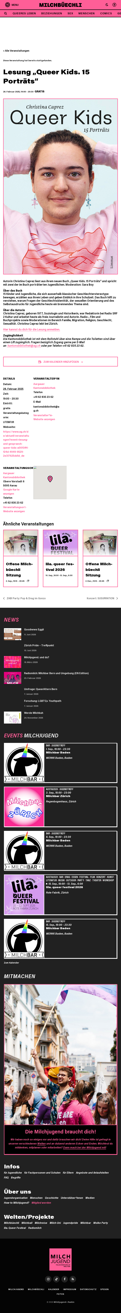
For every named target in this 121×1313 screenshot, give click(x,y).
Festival (84, 877)
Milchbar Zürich (58, 796)
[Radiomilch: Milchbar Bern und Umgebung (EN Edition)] (12, 678)
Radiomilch (34, 1227)
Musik (61, 880)
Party (81, 880)
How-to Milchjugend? (16, 1202)
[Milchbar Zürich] (24, 807)
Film (92, 877)
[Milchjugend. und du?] (12, 662)
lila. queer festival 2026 (64, 887)
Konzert (101, 877)
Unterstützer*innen (72, 1197)
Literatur (8, 422)
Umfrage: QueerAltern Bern (40, 689)
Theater (96, 880)
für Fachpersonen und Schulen (42, 1172)
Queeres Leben (24, 13)
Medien (90, 1197)
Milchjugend (16, 1289)
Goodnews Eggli (34, 629)
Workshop (108, 880)
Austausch (52, 789)
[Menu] (12, 4)
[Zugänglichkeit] (114, 4)
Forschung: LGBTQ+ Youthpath (42, 700)
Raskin (71, 1302)
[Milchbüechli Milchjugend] (60, 4)
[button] (107, 4)
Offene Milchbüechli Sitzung (19, 569)
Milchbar (85, 1222)
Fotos (60, 1294)
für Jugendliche (13, 1172)
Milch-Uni (55, 1222)
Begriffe (16, 1177)
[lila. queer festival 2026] (24, 895)
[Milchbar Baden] (24, 763)
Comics (106, 13)
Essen (75, 877)
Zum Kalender (11, 962)
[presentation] (21, 543)
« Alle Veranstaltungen (16, 50)
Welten (41, 1143)
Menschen (86, 13)
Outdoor (71, 880)
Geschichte (51, 1197)
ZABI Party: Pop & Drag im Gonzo (26, 598)
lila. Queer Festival (15, 1227)
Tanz (88, 880)
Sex (70, 13)
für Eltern (68, 1172)
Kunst (110, 877)
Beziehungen (51, 13)
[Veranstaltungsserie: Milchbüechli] (28, 581)
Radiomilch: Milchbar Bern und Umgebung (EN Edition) (56, 673)
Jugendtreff (58, 745)
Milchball (26, 1222)
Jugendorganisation (16, 1197)
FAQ (6, 1177)
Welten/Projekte (29, 1216)
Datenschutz (88, 1289)
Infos (12, 1166)
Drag (67, 877)
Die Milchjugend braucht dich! (60, 1131)
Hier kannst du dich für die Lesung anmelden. (31, 329)
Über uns (17, 1191)
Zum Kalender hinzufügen (61, 361)
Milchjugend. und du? (36, 657)
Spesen (104, 1289)
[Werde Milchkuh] (12, 718)
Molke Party (100, 1222)
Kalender (53, 1289)
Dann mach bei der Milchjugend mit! (84, 1147)
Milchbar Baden (58, 752)
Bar (48, 745)
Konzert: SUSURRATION (101, 598)
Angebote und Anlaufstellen (92, 1172)
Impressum (69, 1289)
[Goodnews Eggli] (12, 634)
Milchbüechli (11, 1222)
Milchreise (41, 1222)
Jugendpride (70, 1222)
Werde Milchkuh (33, 712)
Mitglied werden (41, 1202)
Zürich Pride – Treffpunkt (39, 645)
